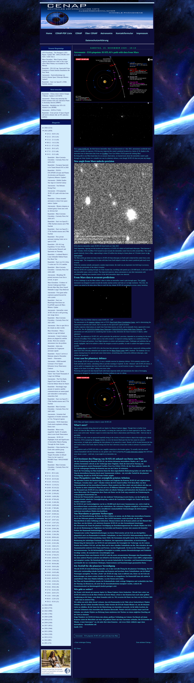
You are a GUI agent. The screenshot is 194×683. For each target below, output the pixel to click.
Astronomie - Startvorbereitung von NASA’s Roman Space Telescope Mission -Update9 (55, 77)
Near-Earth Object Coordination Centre (122, 322)
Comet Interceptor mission (134, 452)
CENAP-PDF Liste (63, 33)
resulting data (81, 348)
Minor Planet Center (118, 350)
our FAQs (77, 435)
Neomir (97, 440)
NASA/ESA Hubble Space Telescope (98, 329)
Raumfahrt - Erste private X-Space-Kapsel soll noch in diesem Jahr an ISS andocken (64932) (55, 115)
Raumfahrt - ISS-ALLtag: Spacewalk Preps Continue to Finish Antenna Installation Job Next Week (56, 70)
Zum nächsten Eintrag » (143, 642)
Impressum (142, 33)
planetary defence (94, 322)
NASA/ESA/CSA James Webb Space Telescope (127, 329)
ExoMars (105, 153)
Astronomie (106, 33)
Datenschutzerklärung (97, 40)
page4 (100, 680)
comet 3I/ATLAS (83, 149)
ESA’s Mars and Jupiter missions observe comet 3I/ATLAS (92, 422)
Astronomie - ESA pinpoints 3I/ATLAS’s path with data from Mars (106, 52)
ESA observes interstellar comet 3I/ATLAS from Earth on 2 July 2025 (96, 246)
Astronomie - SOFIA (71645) (51, 110)
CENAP (78, 33)
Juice (124, 428)
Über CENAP (91, 33)
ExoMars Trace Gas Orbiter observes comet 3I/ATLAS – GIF (93, 320)
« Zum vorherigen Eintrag (82, 642)
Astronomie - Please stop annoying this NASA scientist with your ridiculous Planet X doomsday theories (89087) (55, 100)
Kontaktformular (124, 33)
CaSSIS (143, 280)
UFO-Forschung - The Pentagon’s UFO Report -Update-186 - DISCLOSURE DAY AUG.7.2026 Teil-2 (56, 55)
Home (49, 33)
